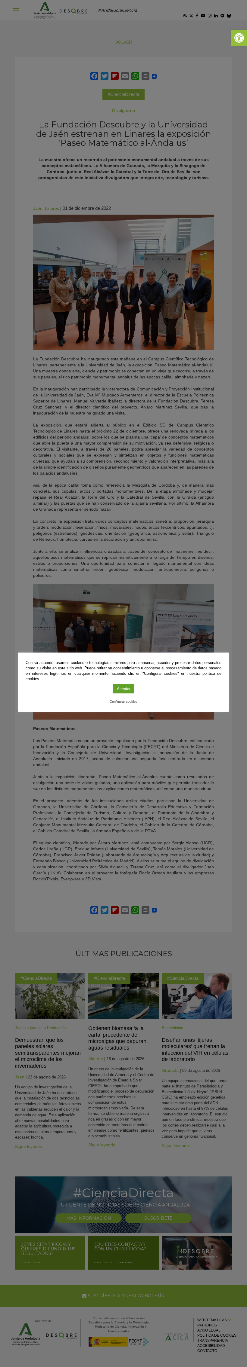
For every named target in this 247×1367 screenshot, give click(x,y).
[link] (239, 38)
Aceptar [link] (123, 689)
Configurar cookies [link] (123, 701)
